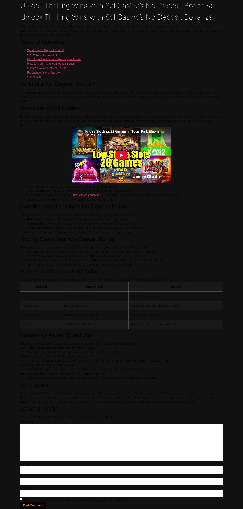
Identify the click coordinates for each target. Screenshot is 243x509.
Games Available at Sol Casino (47, 68)
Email (25, 476)
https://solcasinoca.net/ (86, 195)
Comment (27, 421)
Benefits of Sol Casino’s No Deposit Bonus (54, 59)
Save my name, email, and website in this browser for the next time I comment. (76, 499)
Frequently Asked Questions (45, 72)
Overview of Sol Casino (42, 54)
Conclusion (34, 77)
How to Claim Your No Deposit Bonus (51, 63)
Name (25, 464)
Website (25, 487)
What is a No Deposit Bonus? (45, 50)
